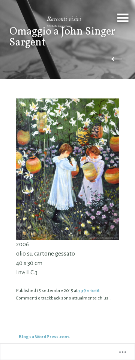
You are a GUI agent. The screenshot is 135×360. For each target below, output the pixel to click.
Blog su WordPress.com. (44, 336)
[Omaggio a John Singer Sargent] (67, 169)
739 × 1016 (88, 290)
